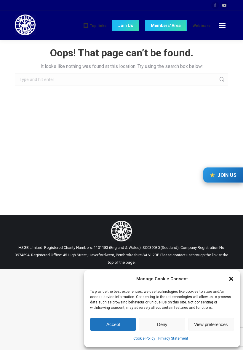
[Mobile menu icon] (222, 25)
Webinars (201, 25)
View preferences (211, 324)
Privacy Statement (173, 338)
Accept (113, 324)
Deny (162, 324)
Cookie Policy (144, 338)
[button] (231, 279)
